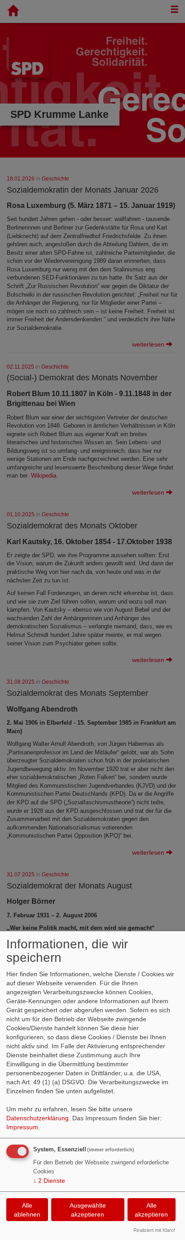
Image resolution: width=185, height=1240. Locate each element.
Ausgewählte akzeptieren (88, 1210)
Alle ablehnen (27, 1210)
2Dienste (49, 1180)
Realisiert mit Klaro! (154, 1230)
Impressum (22, 1127)
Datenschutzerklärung (37, 1118)
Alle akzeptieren (151, 1210)
